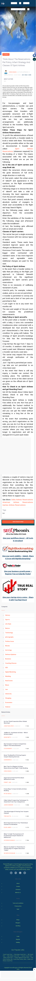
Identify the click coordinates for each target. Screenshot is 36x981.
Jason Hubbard (8, 805)
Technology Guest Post (20, 954)
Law (6, 689)
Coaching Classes (10, 663)
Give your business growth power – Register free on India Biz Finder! (18, 572)
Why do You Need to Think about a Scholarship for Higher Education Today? (14, 848)
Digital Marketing (10, 672)
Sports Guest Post (8, 957)
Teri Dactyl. (7, 816)
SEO (6, 667)
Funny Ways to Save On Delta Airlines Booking (15, 789)
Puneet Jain (7, 782)
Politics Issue (9, 641)
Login (18, 936)
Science (7, 707)
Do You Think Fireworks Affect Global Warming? (15, 722)
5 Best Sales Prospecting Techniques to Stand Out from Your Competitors (16, 801)
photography (9, 637)
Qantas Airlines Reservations (14, 505)
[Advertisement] (18, 456)
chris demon (13, 72)
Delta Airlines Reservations (22, 500)
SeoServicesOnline (9, 853)
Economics (8, 702)
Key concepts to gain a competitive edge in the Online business (15, 744)
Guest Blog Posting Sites (20, 959)
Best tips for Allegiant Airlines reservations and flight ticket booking (16, 767)
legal (18, 909)
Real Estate (9, 680)
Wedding (8, 676)
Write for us (18, 892)
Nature (7, 628)
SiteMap (18, 942)
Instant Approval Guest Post (22, 957)
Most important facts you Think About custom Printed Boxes (16, 823)
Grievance (18, 889)
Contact (18, 886)
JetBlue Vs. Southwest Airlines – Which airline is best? (16, 733)
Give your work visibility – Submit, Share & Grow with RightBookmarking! (18, 557)
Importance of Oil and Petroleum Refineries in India (14, 778)
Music (7, 685)
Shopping (8, 698)
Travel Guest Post (7, 954)
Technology (9, 632)
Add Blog (18, 925)
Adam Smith (7, 737)
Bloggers (18, 922)
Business (6, 54)
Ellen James (7, 827)
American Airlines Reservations (17, 502)
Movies (7, 646)
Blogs (18, 919)
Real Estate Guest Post (13, 956)
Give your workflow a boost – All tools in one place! (18, 539)
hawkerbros (8, 760)
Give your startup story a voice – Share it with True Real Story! (18, 598)
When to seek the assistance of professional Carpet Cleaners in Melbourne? (14, 835)
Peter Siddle (7, 793)
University (8, 694)
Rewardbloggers (13, 967)
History (7, 615)
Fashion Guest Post (26, 956)
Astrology (8, 650)
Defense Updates (10, 654)
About (18, 883)
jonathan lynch (9, 726)
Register (18, 939)
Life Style (8, 624)
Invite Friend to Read (18, 521)
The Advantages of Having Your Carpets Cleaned (16, 812)
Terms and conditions (18, 903)
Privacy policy (18, 906)
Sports (7, 619)
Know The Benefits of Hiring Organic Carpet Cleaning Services (15, 755)
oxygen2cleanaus (9, 840)
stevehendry (8, 748)
